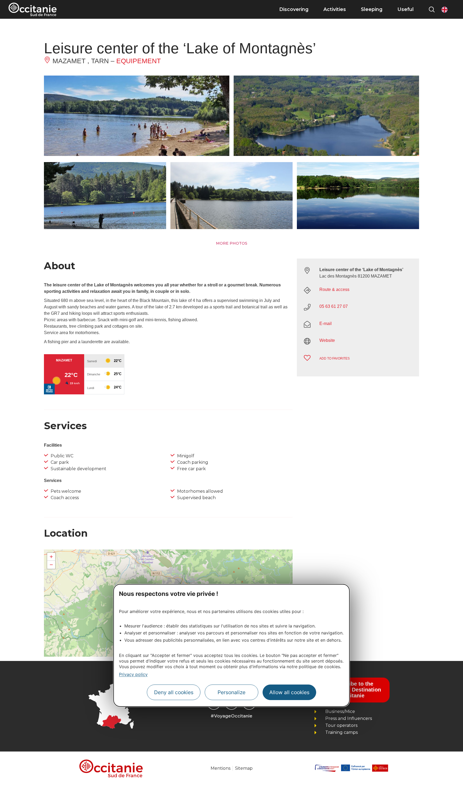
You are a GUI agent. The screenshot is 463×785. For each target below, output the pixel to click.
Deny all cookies (173, 692)
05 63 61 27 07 (333, 306)
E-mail (325, 323)
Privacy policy (133, 674)
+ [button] (51, 556)
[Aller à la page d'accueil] (33, 9)
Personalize (231, 692)
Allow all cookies (289, 692)
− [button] (51, 564)
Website (327, 340)
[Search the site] (432, 9)
